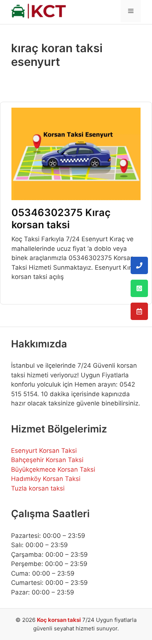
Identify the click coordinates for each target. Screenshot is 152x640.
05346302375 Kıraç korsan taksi (61, 218)
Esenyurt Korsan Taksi (44, 450)
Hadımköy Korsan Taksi (45, 478)
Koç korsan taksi (59, 619)
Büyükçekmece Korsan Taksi (53, 469)
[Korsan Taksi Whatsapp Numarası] (139, 288)
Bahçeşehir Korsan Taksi (47, 460)
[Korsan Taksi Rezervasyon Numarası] (139, 311)
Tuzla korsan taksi (38, 488)
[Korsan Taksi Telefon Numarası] (139, 265)
